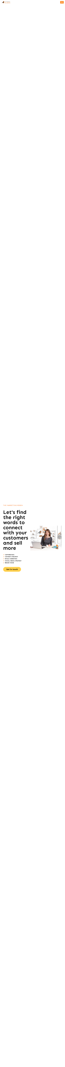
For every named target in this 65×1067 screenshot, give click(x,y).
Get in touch (12, 569)
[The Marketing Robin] (6, 2)
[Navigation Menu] (62, 2)
